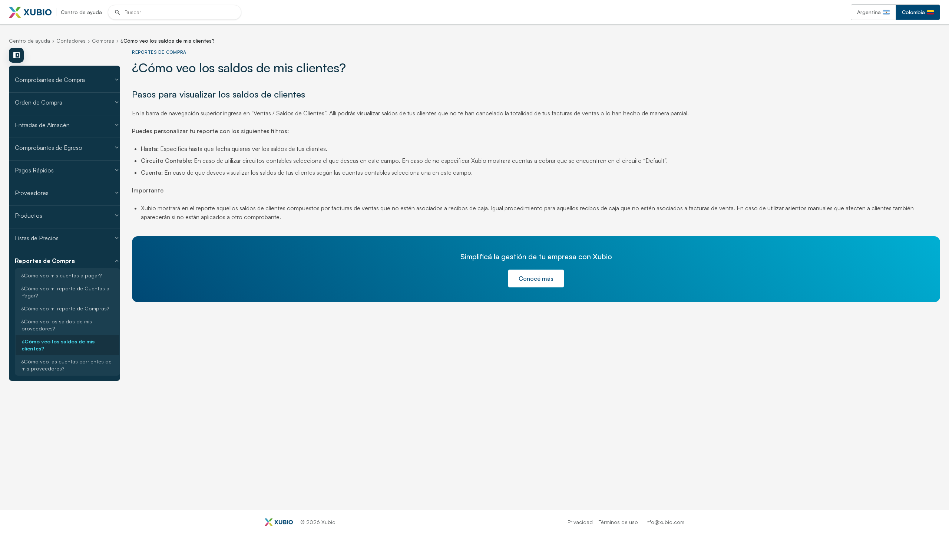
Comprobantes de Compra (67, 80)
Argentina (869, 12)
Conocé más (536, 278)
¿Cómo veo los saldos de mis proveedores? (57, 325)
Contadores (71, 40)
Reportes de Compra (67, 261)
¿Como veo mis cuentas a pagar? (62, 275)
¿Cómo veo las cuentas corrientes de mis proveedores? (67, 365)
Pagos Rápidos (67, 170)
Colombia (913, 12)
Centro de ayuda (29, 40)
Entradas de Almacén (67, 125)
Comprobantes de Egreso (67, 148)
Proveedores (67, 193)
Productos (67, 215)
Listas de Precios (67, 238)
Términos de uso (618, 522)
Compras (103, 40)
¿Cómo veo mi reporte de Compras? (65, 308)
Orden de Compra (67, 102)
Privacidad (580, 522)
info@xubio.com (664, 522)
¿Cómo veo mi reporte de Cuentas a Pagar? (65, 292)
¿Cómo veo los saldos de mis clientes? (58, 345)
